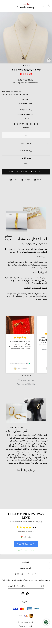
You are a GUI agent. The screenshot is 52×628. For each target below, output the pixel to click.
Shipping (16, 83)
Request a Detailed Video (26, 172)
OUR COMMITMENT (25, 574)
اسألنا (26, 163)
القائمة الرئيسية (25, 568)
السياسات (25, 562)
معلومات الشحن (26, 143)
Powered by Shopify (26, 626)
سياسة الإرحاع (26, 158)
